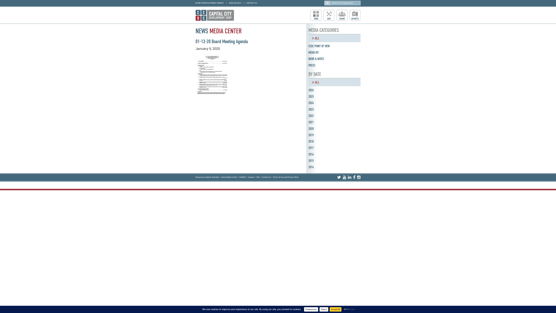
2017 (311, 148)
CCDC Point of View (319, 46)
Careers (251, 177)
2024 (311, 103)
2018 (311, 141)
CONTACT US (251, 3)
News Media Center (229, 177)
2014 (311, 167)
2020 (311, 129)
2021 (311, 122)
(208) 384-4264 (235, 3)
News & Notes (316, 59)
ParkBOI (242, 177)
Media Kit (313, 52)
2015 (311, 161)
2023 (311, 109)
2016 (311, 154)
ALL (316, 38)
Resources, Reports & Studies (207, 177)
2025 (311, 96)
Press (311, 65)
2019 (311, 135)
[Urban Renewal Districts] (355, 15)
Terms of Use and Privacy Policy (286, 177)
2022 (311, 116)
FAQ (258, 177)
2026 (311, 90)
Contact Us (266, 177)
